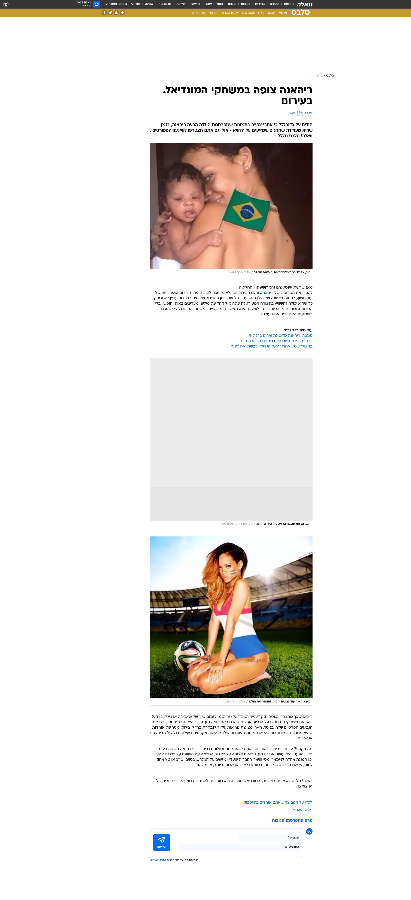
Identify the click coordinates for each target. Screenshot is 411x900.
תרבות (245, 4)
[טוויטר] (110, 12)
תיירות (180, 4)
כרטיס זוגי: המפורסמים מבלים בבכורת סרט (276, 341)
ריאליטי (271, 13)
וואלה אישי (248, 13)
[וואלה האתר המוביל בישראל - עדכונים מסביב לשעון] (305, 4)
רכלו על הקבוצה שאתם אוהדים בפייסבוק (278, 803)
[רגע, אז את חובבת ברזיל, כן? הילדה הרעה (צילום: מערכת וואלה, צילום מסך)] (231, 443)
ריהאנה (308, 810)
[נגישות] (6, 4)
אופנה (149, 4)
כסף (220, 4)
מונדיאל (297, 810)
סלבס (232, 4)
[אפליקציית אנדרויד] (122, 12)
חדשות (289, 4)
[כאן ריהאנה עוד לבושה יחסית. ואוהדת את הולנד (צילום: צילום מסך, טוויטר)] (231, 620)
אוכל (209, 4)
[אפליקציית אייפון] (116, 12)
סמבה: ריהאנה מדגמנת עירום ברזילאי (281, 336)
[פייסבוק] (104, 12)
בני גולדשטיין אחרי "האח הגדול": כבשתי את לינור (272, 346)
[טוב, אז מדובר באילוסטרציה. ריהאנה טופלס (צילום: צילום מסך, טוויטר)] (231, 210)
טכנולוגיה (164, 4)
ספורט (274, 4)
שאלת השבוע (230, 13)
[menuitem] (286, 4)
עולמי (261, 13)
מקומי (283, 13)
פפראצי (213, 13)
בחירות (260, 4)
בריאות (195, 4)
